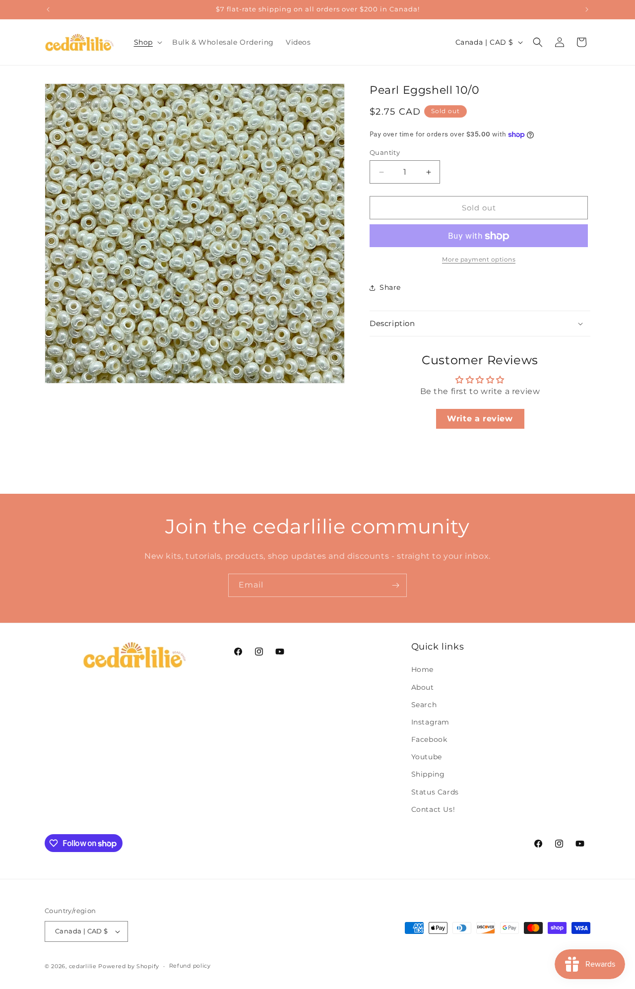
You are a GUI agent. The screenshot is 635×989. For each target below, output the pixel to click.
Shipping (428, 774)
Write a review (479, 418)
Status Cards (435, 792)
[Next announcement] (587, 9)
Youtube (426, 757)
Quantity (385, 152)
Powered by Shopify (128, 966)
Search (424, 704)
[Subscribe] (395, 585)
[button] (147, 42)
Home (422, 669)
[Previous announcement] (48, 9)
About (422, 687)
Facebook (429, 739)
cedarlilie (83, 966)
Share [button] (390, 287)
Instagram (430, 722)
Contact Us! (433, 809)
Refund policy (190, 966)
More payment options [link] (478, 260)
